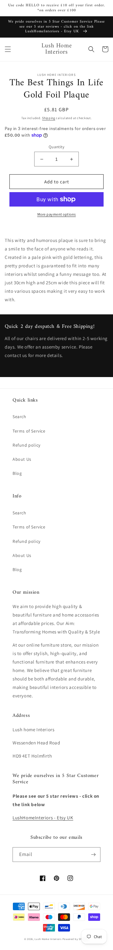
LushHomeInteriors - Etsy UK (43, 818)
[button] (8, 49)
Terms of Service (29, 431)
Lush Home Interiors (48, 939)
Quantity (56, 147)
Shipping (48, 118)
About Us (22, 459)
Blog (17, 473)
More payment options (56, 214)
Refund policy (26, 445)
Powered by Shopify (75, 939)
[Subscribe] (93, 854)
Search (19, 416)
